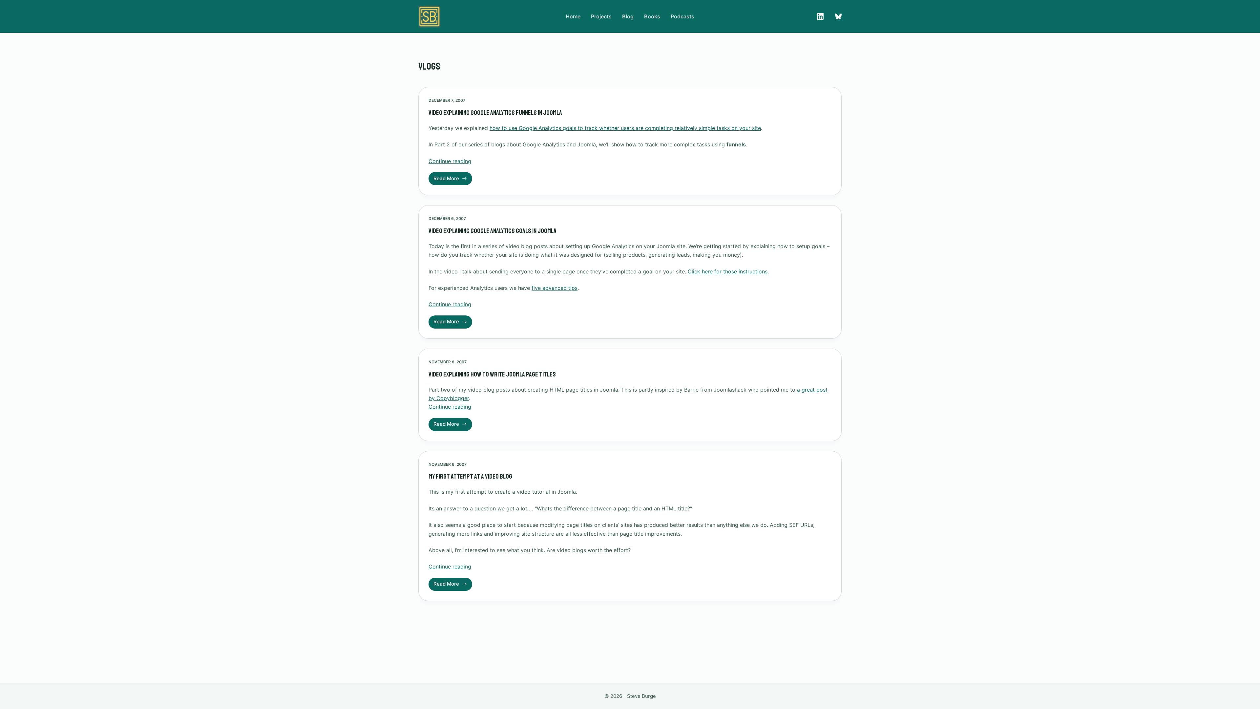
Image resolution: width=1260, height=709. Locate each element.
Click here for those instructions (727, 271)
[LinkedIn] (820, 16)
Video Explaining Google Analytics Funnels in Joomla (495, 113)
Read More (452, 180)
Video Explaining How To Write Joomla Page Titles (492, 374)
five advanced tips (555, 288)
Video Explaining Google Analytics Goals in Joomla (492, 231)
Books (652, 16)
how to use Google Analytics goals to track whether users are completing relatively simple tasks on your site (625, 128)
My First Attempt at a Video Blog (470, 476)
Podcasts (682, 16)
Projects (601, 16)
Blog (628, 16)
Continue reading (450, 161)
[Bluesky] (838, 16)
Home (573, 16)
